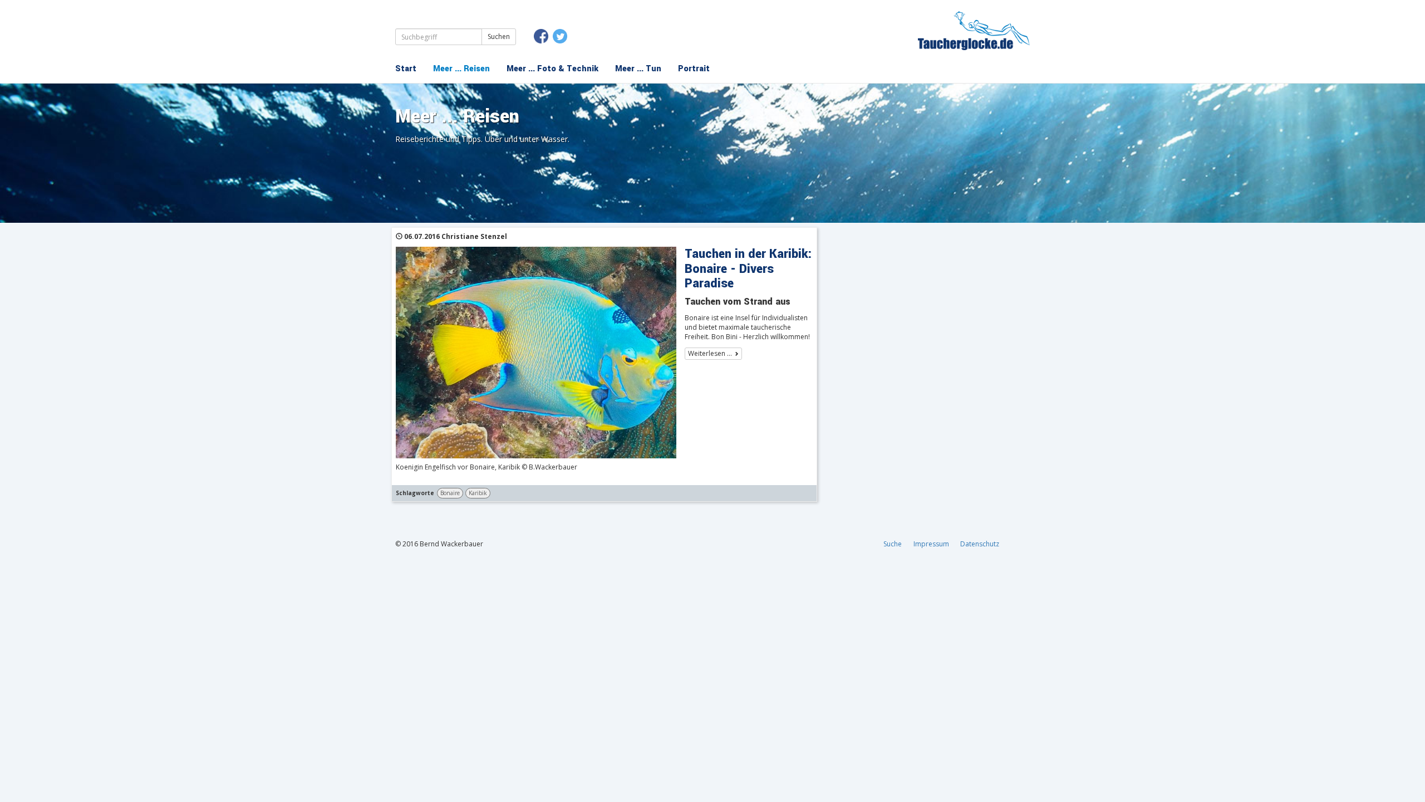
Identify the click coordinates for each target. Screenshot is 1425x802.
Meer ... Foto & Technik (552, 69)
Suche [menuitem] (892, 544)
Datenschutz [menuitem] (979, 544)
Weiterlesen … (710, 353)
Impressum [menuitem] (931, 544)
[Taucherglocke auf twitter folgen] (560, 36)
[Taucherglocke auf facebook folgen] (541, 36)
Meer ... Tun (638, 69)
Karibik (478, 493)
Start (405, 69)
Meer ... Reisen (461, 69)
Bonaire (450, 493)
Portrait (694, 69)
